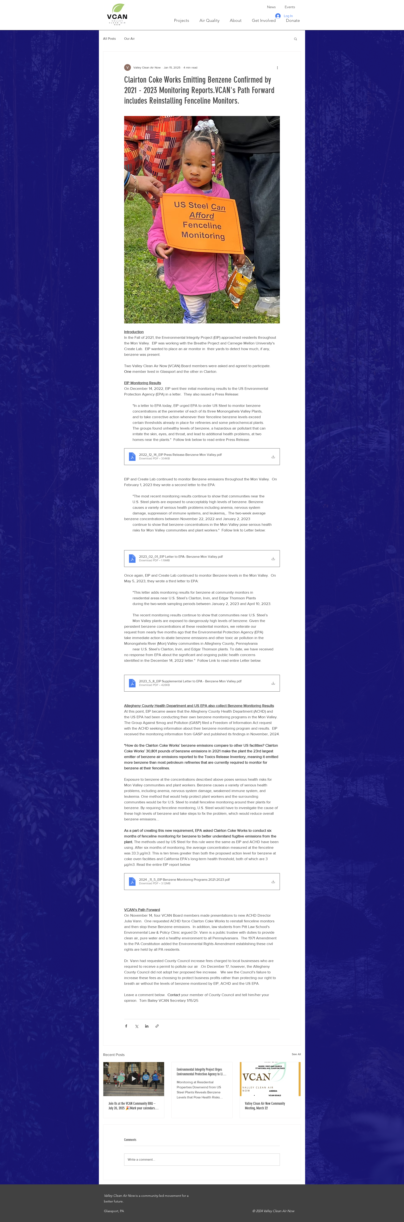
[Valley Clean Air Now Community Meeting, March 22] (270, 1079)
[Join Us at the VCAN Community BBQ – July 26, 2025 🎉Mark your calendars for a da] (133, 1079)
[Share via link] (157, 1026)
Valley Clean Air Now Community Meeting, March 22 (265, 1105)
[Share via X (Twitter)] (136, 1026)
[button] (296, 38)
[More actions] (277, 67)
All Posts (109, 38)
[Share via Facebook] (126, 1026)
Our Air (129, 38)
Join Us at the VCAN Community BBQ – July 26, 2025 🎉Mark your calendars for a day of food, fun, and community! (131, 1105)
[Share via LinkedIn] (147, 1026)
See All (296, 1054)
